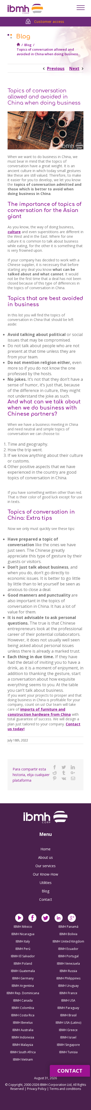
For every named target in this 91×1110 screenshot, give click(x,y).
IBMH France (68, 993)
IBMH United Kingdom (68, 941)
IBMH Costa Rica (22, 1015)
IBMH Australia (22, 1030)
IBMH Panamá (68, 926)
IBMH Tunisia (68, 1052)
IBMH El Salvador (23, 956)
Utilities (46, 882)
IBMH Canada (23, 1000)
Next (74, 68)
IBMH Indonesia (23, 1037)
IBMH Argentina (23, 985)
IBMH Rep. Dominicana (23, 993)
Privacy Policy (37, 1089)
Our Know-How (45, 874)
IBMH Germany (23, 978)
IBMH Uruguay (68, 985)
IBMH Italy (23, 941)
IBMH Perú (22, 949)
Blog (28, 45)
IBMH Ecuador (68, 949)
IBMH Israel (68, 1037)
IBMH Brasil (68, 1015)
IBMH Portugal (68, 956)
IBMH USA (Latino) (68, 1022)
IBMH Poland (23, 963)
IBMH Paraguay (68, 1008)
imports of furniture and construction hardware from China (39, 712)
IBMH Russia (68, 971)
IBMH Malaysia (22, 1045)
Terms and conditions (65, 1089)
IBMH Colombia (23, 1008)
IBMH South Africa (23, 1052)
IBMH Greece (68, 1030)
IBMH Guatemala (23, 971)
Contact (45, 899)
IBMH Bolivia (68, 934)
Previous (55, 68)
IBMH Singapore (68, 1045)
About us (45, 857)
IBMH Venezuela (68, 963)
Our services (45, 865)
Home (45, 849)
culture (14, 231)
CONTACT (69, 1070)
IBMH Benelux (23, 1022)
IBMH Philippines (68, 978)
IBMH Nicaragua (22, 934)
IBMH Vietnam (23, 1059)
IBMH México (23, 926)
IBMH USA (68, 1000)
